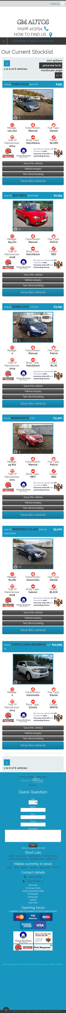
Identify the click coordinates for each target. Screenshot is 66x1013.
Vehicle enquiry (33, 168)
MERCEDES (44, 867)
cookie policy (42, 777)
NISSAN (33, 867)
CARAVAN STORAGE (18, 859)
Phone (33, 821)
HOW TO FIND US (30, 34)
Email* (33, 814)
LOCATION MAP (36, 859)
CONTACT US (18, 1011)
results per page (51, 70)
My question (33, 829)
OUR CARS (21, 856)
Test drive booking (33, 174)
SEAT (16, 867)
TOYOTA (55, 867)
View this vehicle (33, 181)
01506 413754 (29, 28)
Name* (33, 807)
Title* (33, 799)
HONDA (24, 867)
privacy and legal (26, 777)
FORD (9, 867)
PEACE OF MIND (50, 856)
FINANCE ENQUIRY (52, 1011)
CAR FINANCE (34, 856)
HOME (11, 856)
